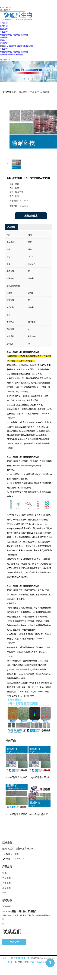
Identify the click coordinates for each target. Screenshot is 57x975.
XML (10, 962)
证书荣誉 (4, 55)
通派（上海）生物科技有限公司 (16, 958)
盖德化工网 (29, 962)
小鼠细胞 (24, 35)
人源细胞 (16, 35)
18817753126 (5, 7)
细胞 (2, 35)
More (4, 893)
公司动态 (29, 46)
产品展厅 (4, 49)
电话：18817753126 (15, 859)
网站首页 (23, 92)
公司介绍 (21, 46)
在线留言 (20, 55)
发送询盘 (14, 942)
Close (6, 46)
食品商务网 (41, 962)
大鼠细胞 (8, 35)
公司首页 (13, 46)
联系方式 (12, 55)
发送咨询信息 (31, 215)
